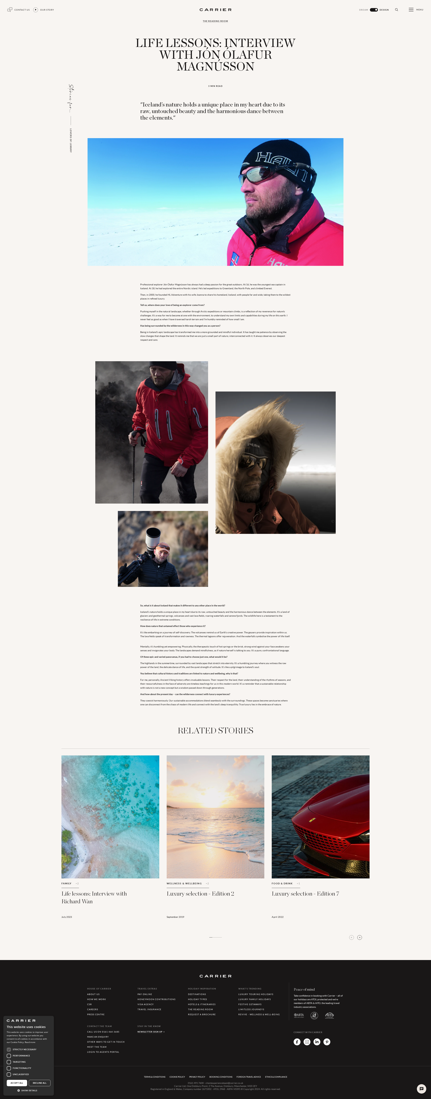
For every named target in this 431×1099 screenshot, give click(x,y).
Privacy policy (197, 1077)
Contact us (22, 10)
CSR (89, 1004)
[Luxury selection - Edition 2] (215, 841)
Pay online (145, 994)
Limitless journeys (251, 1009)
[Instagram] (307, 1044)
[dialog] (28, 1056)
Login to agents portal (103, 1052)
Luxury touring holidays (255, 994)
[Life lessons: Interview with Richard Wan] (110, 841)
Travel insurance (149, 1009)
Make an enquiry (98, 1037)
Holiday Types (197, 999)
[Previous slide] (351, 937)
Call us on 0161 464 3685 (103, 1032)
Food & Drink (286, 883)
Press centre (96, 1014)
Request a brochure (202, 1014)
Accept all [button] (17, 1083)
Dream (363, 10)
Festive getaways (250, 1004)
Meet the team (97, 1047)
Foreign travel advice (249, 1077)
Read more (30, 1042)
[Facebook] (297, 1044)
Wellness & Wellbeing (188, 883)
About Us (93, 994)
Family (70, 883)
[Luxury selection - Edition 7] (321, 841)
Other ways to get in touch (106, 1042)
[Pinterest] (326, 1044)
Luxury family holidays (254, 999)
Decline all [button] (39, 1083)
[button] (29, 1090)
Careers (92, 1009)
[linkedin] (316, 1044)
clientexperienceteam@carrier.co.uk (224, 1083)
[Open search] (396, 9)
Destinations (197, 994)
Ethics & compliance (276, 1077)
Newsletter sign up (150, 1032)
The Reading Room (215, 21)
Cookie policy (177, 1077)
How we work (96, 999)
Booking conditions (220, 1077)
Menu (420, 10)
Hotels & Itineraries (202, 1004)
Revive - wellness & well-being (259, 1014)
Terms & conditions (154, 1077)
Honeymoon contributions (156, 999)
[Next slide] (359, 937)
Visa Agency (146, 1004)
